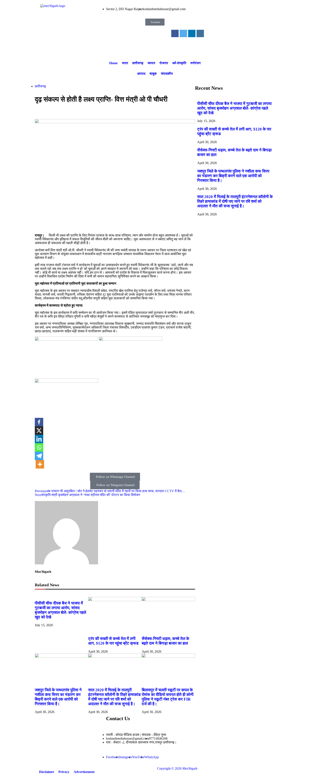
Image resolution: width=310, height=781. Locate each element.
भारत (125, 63)
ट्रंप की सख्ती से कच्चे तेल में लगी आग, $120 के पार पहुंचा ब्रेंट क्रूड (113, 640)
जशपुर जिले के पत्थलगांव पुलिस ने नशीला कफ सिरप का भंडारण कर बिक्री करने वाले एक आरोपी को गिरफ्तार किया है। (58, 697)
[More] (40, 464)
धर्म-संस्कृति (179, 63)
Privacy (63, 772)
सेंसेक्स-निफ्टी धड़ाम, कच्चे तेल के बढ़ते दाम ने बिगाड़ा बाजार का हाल (165, 640)
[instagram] (200, 33)
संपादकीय (167, 73)
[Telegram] (39, 456)
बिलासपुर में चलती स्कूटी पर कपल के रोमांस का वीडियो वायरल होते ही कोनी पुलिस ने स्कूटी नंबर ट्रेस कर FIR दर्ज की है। (167, 697)
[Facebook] (39, 422)
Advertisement (84, 772)
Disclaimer (46, 772)
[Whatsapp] (39, 447)
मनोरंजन (195, 63)
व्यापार (151, 63)
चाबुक (153, 73)
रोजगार (163, 63)
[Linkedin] (39, 439)
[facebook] (175, 33)
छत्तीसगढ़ (137, 63)
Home (113, 63)
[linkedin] (191, 33)
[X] (39, 430)
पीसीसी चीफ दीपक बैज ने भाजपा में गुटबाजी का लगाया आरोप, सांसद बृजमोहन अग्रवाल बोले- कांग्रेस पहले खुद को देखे (60, 610)
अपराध (141, 73)
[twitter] (183, 33)
